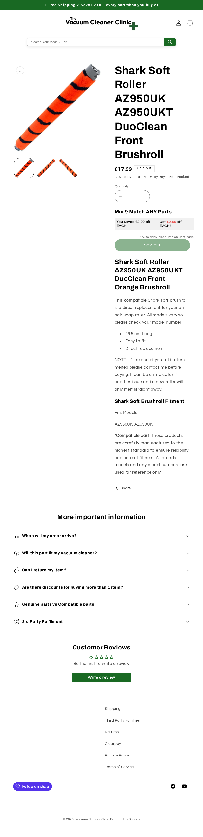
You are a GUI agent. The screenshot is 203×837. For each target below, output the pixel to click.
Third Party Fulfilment (124, 720)
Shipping (113, 709)
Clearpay (113, 744)
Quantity (122, 186)
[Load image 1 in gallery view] (24, 168)
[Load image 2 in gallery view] (46, 168)
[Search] (170, 42)
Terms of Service (119, 767)
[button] (11, 22)
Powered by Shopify (125, 819)
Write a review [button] (101, 677)
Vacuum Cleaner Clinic (93, 819)
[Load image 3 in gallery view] (67, 168)
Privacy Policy (117, 755)
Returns (112, 732)
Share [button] (126, 488)
